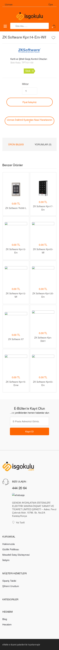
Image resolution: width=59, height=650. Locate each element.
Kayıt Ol (29, 431)
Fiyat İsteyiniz (29, 102)
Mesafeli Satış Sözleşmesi (16, 554)
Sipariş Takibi (9, 580)
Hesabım (7, 624)
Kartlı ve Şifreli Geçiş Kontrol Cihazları (28, 58)
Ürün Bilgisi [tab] (16, 144)
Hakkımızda (8, 544)
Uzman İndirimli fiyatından (29, 121)
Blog (4, 619)
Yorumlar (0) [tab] (43, 144)
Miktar (25, 84)
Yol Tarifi (20, 522)
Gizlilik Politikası (10, 549)
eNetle (5, 644)
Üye (50, 4)
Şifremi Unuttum (10, 586)
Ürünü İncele (16, 397)
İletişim (6, 560)
